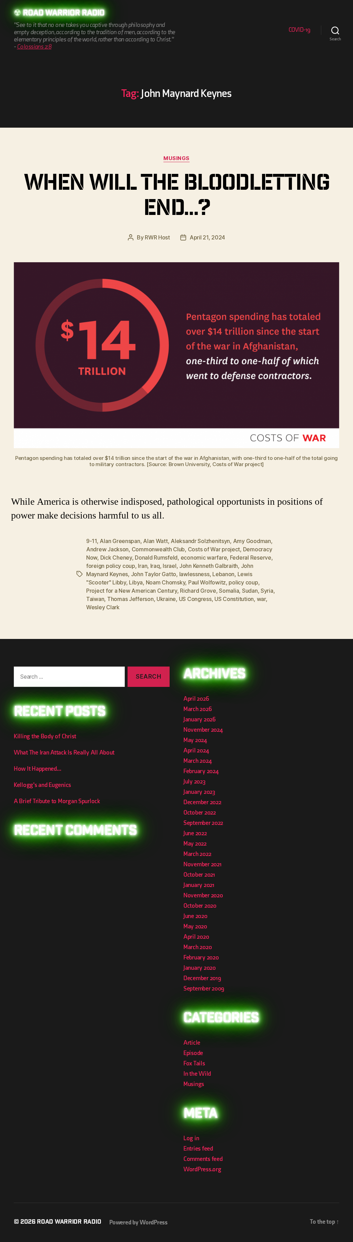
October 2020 (199, 905)
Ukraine (166, 598)
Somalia (229, 590)
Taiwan (95, 598)
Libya (136, 582)
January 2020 (199, 968)
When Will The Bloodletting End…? (176, 197)
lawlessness (194, 574)
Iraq (155, 565)
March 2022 (197, 854)
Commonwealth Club (158, 549)
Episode (193, 1053)
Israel (169, 565)
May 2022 (194, 843)
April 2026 (196, 698)
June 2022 (195, 833)
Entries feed (198, 1148)
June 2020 (195, 916)
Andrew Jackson (107, 549)
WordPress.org (202, 1169)
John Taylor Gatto (153, 574)
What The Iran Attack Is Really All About (64, 752)
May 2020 (195, 926)
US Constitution (234, 598)
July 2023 (194, 781)
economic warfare (204, 557)
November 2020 (203, 895)
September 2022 (203, 823)
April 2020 (196, 936)
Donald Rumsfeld (156, 557)
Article (191, 1042)
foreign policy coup (110, 565)
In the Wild (197, 1073)
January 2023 (199, 792)
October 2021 (199, 874)
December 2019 (202, 978)
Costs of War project (214, 549)
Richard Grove (198, 590)
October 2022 (199, 812)
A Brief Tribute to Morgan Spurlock (57, 801)
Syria (267, 590)
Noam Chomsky (165, 582)
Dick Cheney (116, 557)
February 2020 (201, 957)
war (261, 598)
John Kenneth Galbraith (208, 565)
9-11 (91, 541)
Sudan (250, 590)
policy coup (243, 582)
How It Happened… (37, 768)
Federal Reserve (250, 557)
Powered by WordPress (138, 1222)
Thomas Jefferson (130, 598)
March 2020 (197, 947)
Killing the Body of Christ (45, 736)
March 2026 (197, 709)
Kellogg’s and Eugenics (42, 785)
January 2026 (199, 719)
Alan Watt (155, 541)
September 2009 (203, 988)
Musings (176, 158)
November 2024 (203, 729)
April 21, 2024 (207, 237)
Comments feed (203, 1159)
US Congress (195, 598)
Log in (191, 1138)
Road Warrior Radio (63, 14)
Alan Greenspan (120, 541)
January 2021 (198, 885)
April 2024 (196, 750)
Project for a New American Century (131, 590)
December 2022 (202, 802)
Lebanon (223, 574)
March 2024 (197, 761)
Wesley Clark (103, 607)
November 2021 (202, 864)
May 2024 (195, 740)
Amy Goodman (252, 541)
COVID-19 (300, 29)
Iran (142, 565)
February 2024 (201, 771)
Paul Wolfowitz (207, 582)
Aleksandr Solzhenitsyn (200, 541)
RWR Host (157, 237)
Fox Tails (194, 1063)
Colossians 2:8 (34, 46)
